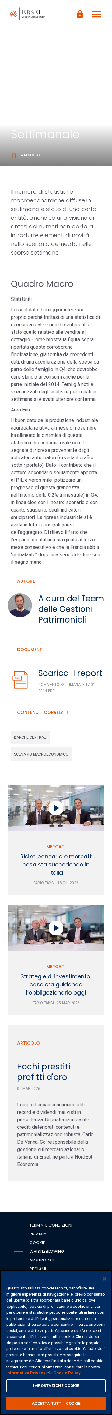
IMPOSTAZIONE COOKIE (56, 1385)
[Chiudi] (104, 1279)
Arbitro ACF (42, 1260)
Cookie (37, 1243)
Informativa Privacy (25, 1373)
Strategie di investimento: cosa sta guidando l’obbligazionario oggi (56, 984)
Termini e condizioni (51, 1225)
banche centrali (30, 737)
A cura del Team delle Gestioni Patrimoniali (71, 609)
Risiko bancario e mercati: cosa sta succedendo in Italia (56, 864)
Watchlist (25, 155)
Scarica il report (70, 673)
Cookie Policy (67, 1373)
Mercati (56, 846)
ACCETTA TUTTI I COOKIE (56, 1403)
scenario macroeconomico (41, 754)
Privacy (38, 1234)
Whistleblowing (47, 1251)
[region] (56, 1342)
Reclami (38, 1269)
